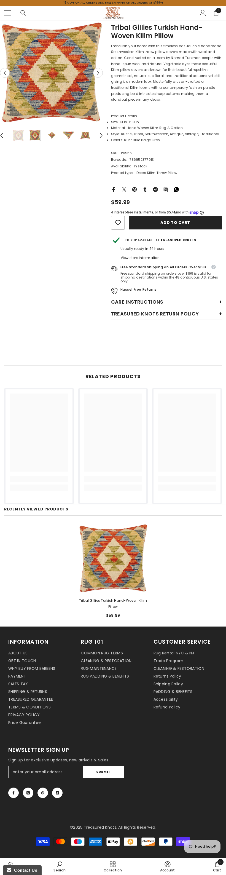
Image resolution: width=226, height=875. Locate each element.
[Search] (23, 13)
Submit (103, 771)
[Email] (165, 189)
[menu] (7, 13)
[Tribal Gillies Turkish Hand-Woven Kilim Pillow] (113, 558)
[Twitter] (124, 189)
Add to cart (175, 222)
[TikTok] (57, 793)
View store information (140, 257)
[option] (51, 72)
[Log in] (203, 13)
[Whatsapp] (176, 189)
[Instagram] (28, 793)
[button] (5, 72)
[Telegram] (155, 189)
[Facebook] (113, 189)
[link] (118, 222)
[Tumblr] (144, 189)
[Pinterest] (134, 189)
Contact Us (24, 870)
